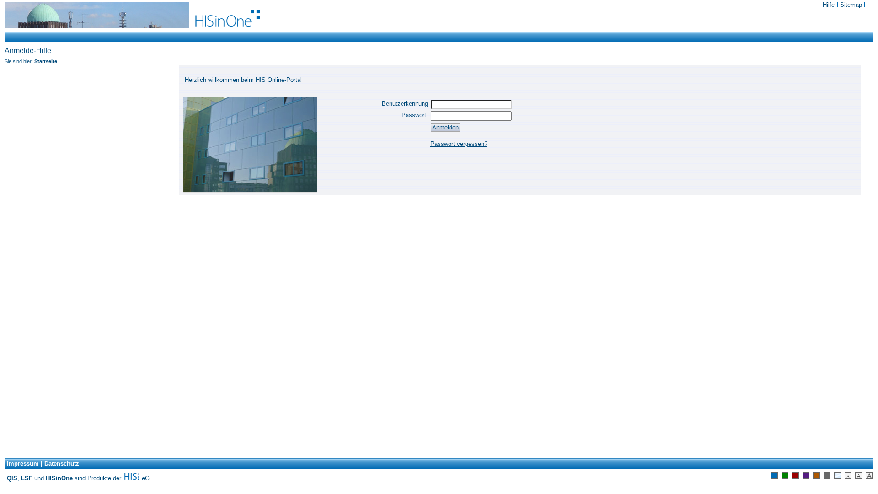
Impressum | (25, 463)
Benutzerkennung (405, 103)
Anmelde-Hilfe (28, 50)
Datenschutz (61, 463)
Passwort (415, 115)
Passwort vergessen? (458, 143)
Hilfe (829, 5)
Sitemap (851, 5)
